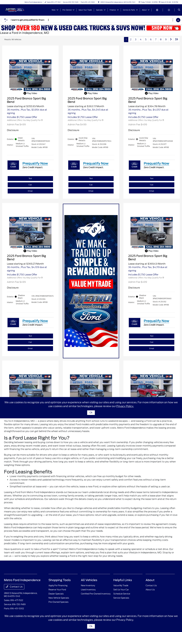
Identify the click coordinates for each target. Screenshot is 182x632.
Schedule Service (121, 594)
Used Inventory (88, 589)
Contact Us (15, 586)
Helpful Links (122, 580)
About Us (150, 589)
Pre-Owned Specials (58, 602)
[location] (98, 2)
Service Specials (121, 598)
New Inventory (88, 585)
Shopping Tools (59, 580)
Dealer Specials (56, 594)
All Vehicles (89, 580)
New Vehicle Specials (58, 598)
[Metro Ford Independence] (17, 9)
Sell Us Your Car (121, 589)
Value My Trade (120, 585)
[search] (179, 10)
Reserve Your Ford (57, 589)
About (150, 580)
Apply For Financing (57, 585)
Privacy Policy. (125, 619)
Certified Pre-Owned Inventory (95, 594)
